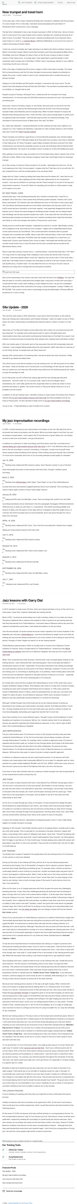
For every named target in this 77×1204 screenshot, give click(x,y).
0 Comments (17, 15)
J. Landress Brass (28, 41)
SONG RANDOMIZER (46, 2)
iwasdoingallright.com (15, 1203)
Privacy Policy (28, 1203)
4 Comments (17, 310)
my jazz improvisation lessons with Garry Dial (29, 398)
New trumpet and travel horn (12, 1183)
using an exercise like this (34, 1048)
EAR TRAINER (27, 2)
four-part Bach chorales (19, 993)
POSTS (60, 2)
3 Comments (21, 603)
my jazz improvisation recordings (57, 401)
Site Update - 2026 (9, 1171)
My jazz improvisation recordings (14, 1175)
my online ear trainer (29, 909)
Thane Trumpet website (27, 132)
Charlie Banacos (27, 634)
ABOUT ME (71, 2)
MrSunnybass (21, 482)
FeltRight (60, 278)
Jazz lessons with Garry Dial (12, 1179)
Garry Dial (6, 655)
